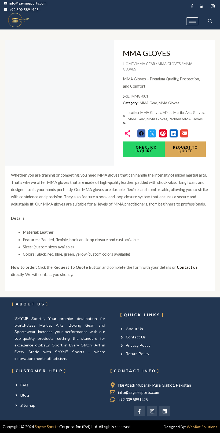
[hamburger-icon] (192, 21)
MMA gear (136, 119)
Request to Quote (185, 149)
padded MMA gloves (186, 119)
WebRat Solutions (202, 426)
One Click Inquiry (145, 149)
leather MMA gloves (144, 112)
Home (128, 64)
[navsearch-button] (210, 21)
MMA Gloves (169, 64)
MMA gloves (156, 119)
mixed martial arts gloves (183, 112)
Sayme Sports (46, 426)
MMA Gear (145, 64)
